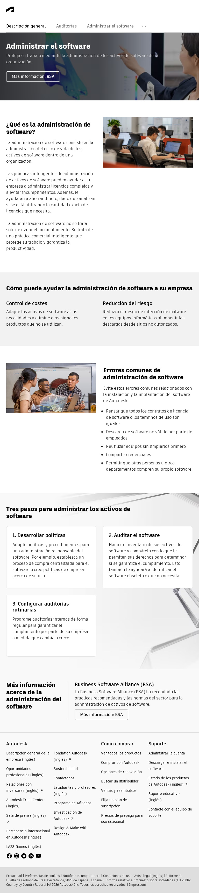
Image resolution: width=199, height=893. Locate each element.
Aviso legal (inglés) (148, 876)
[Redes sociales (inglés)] (23, 855)
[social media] (23, 856)
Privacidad (14, 876)
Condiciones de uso (117, 876)
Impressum (137, 884)
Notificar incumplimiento (81, 876)
